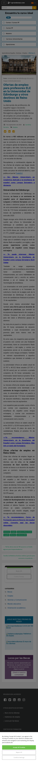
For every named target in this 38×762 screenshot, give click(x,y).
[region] (19, 747)
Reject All (19, 752)
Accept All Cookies (19, 747)
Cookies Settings (19, 757)
